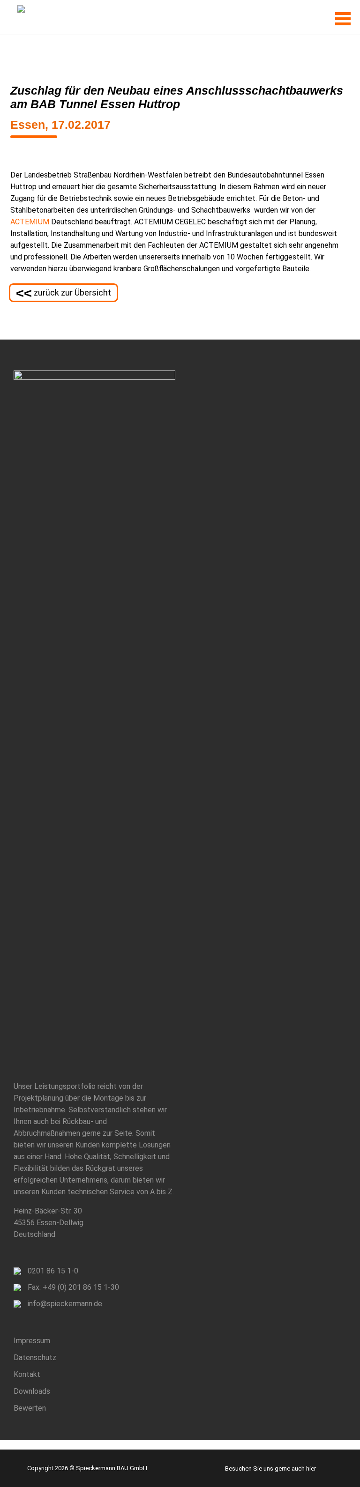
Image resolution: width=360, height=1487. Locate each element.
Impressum (32, 1340)
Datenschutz (35, 1357)
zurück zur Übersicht (63, 293)
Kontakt (27, 1374)
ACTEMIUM (29, 221)
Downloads (32, 1391)
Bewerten (30, 1408)
